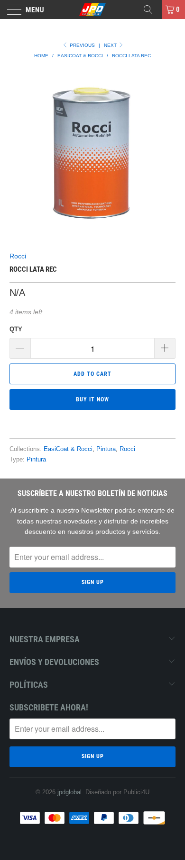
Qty (15, 329)
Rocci (17, 256)
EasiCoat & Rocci (68, 449)
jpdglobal (69, 792)
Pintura (106, 449)
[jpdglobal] (92, 9)
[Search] (151, 9)
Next (111, 45)
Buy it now (92, 399)
